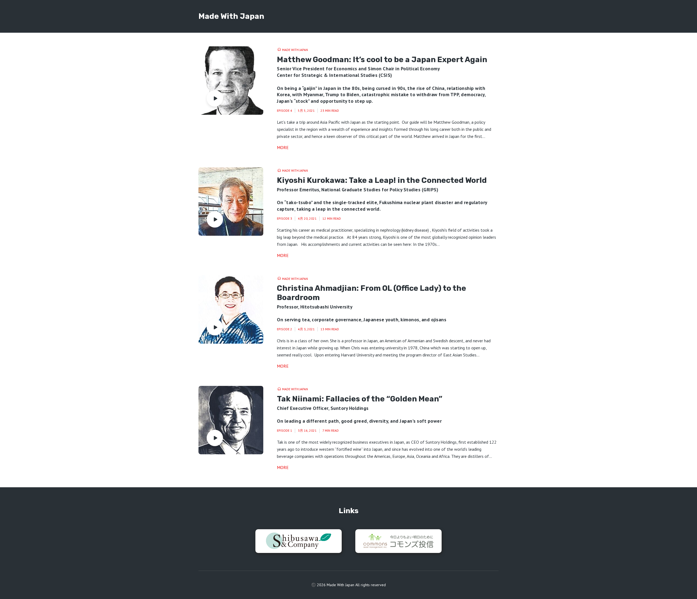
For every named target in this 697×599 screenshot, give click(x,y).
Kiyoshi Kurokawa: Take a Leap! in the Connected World (382, 180)
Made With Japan (231, 16)
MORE (283, 147)
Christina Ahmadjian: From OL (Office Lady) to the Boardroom (371, 293)
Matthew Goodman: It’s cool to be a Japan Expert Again (382, 59)
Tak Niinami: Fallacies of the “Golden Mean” (359, 398)
